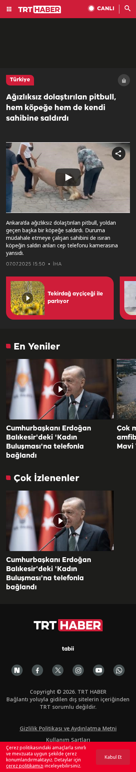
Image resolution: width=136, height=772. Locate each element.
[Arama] (127, 9)
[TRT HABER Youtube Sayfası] (98, 670)
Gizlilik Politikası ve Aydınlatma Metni (68, 728)
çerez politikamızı (24, 766)
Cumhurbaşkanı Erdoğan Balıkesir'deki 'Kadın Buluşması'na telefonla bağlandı (48, 442)
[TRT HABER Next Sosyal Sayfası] (17, 670)
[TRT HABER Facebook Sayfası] (37, 670)
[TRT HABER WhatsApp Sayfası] (119, 670)
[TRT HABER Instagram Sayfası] (78, 670)
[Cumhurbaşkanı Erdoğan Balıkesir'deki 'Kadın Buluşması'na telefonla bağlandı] (60, 389)
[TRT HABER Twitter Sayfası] (57, 670)
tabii (68, 649)
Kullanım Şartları (68, 739)
